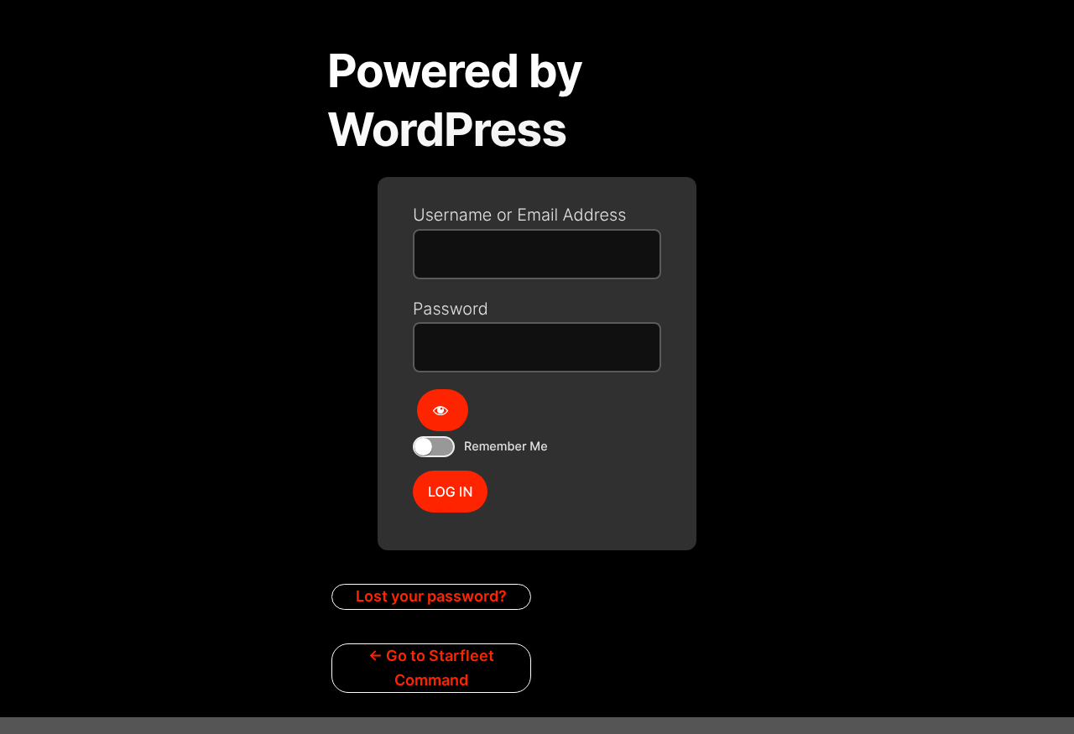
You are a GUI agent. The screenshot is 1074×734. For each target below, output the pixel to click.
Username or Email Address (519, 215)
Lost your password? (431, 596)
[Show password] (442, 410)
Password (450, 309)
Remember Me (506, 447)
